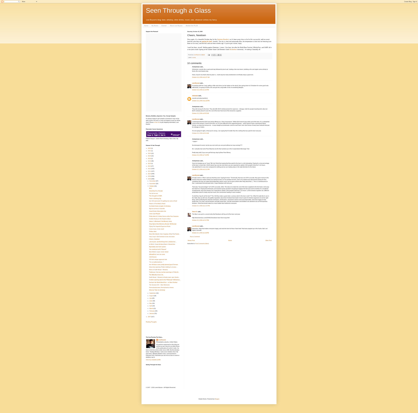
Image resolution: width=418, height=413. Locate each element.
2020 (149, 153)
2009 (149, 176)
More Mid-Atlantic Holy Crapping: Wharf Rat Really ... (164, 234)
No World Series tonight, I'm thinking (159, 206)
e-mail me (157, 122)
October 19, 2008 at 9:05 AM (200, 113)
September (152, 293)
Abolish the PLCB (192, 26)
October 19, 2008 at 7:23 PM (200, 155)
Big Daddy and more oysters (157, 247)
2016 (149, 161)
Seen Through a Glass (178, 10)
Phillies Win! (152, 231)
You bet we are (153, 193)
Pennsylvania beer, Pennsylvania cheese (161, 287)
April (150, 306)
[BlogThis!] (214, 55)
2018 (149, 158)
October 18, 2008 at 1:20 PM (200, 90)
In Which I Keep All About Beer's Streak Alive (162, 244)
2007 (149, 316)
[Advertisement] (158, 329)
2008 (149, 179)
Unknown (195, 95)
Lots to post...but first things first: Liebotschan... (162, 242)
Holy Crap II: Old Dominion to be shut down (162, 236)
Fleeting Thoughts (151, 322)
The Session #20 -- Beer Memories (159, 285)
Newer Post (191, 240)
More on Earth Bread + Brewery (158, 269)
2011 (149, 171)
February (152, 311)
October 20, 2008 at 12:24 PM (201, 206)
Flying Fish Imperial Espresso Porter (159, 226)
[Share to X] (216, 55)
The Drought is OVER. (155, 196)
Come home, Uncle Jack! (156, 229)
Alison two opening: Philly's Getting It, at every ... (163, 267)
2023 (149, 148)
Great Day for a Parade (156, 191)
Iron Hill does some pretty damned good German (163, 264)
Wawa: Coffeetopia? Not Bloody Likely (160, 221)
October (151, 186)
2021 (149, 151)
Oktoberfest (233, 49)
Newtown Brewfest (223, 39)
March (151, 308)
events (194, 57)
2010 (149, 174)
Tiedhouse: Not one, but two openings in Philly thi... (164, 272)
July (150, 298)
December (152, 181)
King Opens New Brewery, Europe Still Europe (162, 224)
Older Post (268, 240)
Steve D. (194, 211)
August (151, 296)
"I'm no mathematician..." (156, 262)
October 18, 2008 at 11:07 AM (201, 77)
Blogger (217, 399)
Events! (164, 26)
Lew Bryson (196, 83)
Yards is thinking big (155, 198)
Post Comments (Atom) (202, 243)
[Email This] (212, 55)
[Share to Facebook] (218, 55)
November (152, 183)
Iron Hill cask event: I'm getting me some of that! (163, 201)
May (150, 303)
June (151, 301)
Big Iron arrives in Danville (157, 208)
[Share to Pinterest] (221, 55)
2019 (149, 156)
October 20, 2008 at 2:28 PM (200, 233)
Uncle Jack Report (154, 213)
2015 (149, 163)
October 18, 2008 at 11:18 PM (201, 100)
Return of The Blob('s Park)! (157, 203)
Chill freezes (153, 257)
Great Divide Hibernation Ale (157, 211)
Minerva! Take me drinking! (157, 290)
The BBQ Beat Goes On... (156, 275)
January (151, 313)
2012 (149, 168)
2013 (149, 166)
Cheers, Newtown (154, 239)
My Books (155, 26)
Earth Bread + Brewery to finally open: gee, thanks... (164, 277)
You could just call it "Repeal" (157, 249)
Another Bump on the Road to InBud (159, 219)
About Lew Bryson (176, 26)
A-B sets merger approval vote (158, 259)
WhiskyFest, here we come (157, 254)
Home (146, 26)
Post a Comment (195, 236)
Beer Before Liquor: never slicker (159, 252)
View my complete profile (153, 360)
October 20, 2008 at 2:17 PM (200, 220)
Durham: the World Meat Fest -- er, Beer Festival (163, 282)
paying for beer (207, 41)
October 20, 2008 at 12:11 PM (201, 169)
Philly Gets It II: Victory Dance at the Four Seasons (164, 216)
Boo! (150, 188)
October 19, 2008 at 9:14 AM (200, 133)
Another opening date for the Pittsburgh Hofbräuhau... (165, 280)
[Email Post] (208, 54)
